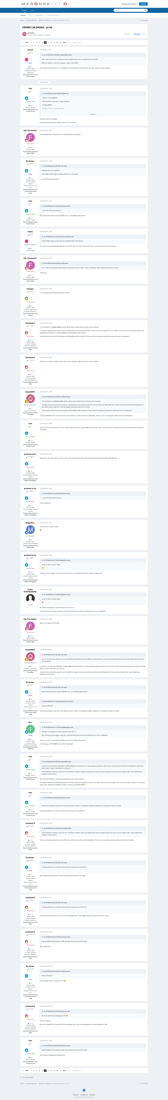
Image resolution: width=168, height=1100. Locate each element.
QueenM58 (30, 392)
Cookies (92, 1095)
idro (30, 722)
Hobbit (32, 33)
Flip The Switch (30, 130)
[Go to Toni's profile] (30, 95)
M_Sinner (30, 161)
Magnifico (30, 523)
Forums (23, 15)
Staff (30, 15)
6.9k (31, 105)
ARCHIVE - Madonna (44, 35)
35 (31, 539)
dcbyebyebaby (65, 727)
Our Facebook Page (53, 15)
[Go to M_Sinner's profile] (30, 168)
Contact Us (84, 1095)
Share (128, 34)
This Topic (138, 10)
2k (31, 178)
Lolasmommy (64, 55)
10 (57, 42)
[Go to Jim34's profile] (30, 56)
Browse (24, 10)
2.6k (31, 739)
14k (31, 306)
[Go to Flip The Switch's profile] (30, 137)
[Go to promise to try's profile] (30, 461)
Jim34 (30, 50)
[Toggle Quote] (42, 55)
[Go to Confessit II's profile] (30, 330)
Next (64, 42)
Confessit (63, 397)
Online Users (39, 15)
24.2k (31, 340)
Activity (32, 10)
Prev (26, 42)
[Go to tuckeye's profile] (30, 295)
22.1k (31, 147)
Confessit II (30, 323)
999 (31, 67)
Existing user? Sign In (129, 4)
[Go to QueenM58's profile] (30, 398)
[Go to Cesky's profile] (30, 238)
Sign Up (143, 4)
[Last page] (68, 42)
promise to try (30, 454)
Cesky (30, 232)
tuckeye (30, 289)
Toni (30, 88)
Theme (75, 1095)
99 (31, 409)
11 (60, 42)
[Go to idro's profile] (30, 729)
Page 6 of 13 (77, 42)
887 (31, 248)
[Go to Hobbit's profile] (24, 34)
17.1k (31, 471)
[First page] (22, 42)
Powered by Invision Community (84, 1097)
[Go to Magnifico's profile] (30, 529)
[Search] (145, 10)
